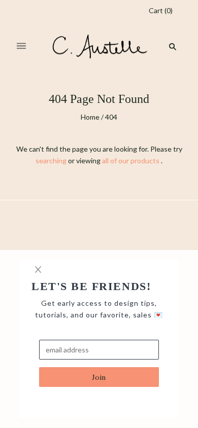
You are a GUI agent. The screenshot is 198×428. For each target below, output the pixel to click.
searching (51, 160)
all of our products (130, 160)
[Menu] (21, 46)
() (161, 10)
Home (90, 117)
